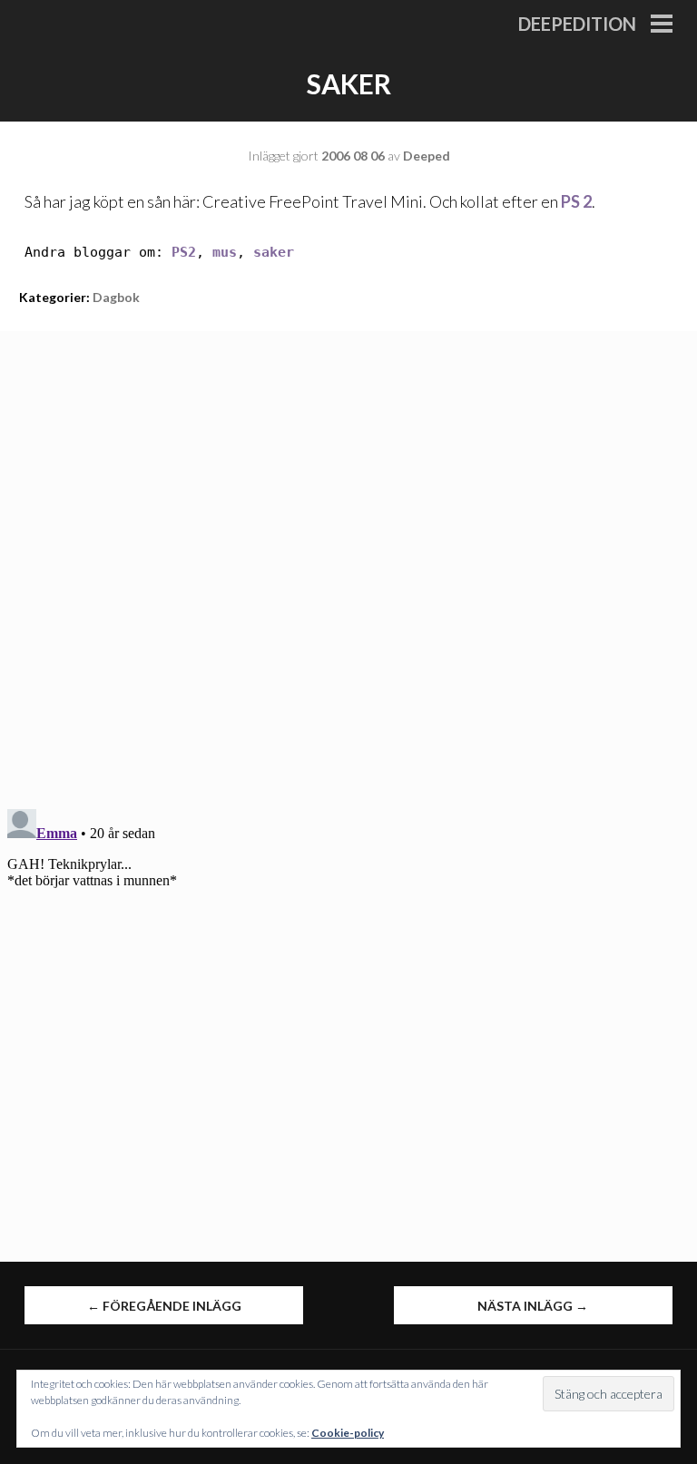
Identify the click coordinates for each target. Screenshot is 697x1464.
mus (224, 252)
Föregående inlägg (164, 1305)
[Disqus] (348, 558)
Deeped (426, 155)
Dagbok (116, 297)
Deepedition (577, 23)
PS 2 (576, 201)
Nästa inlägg (532, 1305)
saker (273, 252)
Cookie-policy (347, 1433)
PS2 (184, 252)
